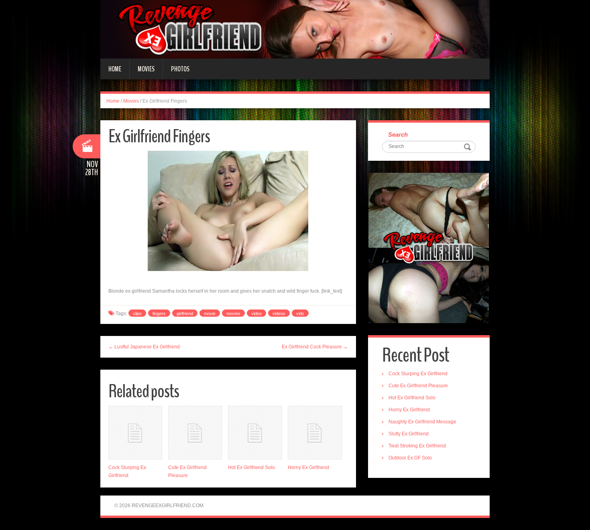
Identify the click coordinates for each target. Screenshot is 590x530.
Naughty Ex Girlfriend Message (422, 422)
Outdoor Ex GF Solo (410, 458)
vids (300, 313)
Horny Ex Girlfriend (308, 467)
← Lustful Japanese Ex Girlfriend (144, 347)
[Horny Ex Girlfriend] (315, 432)
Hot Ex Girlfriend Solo (251, 467)
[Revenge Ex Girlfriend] (295, 29)
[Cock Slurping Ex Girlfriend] (135, 432)
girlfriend (185, 313)
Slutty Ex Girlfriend (409, 434)
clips (137, 313)
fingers (159, 313)
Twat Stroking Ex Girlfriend (417, 446)
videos (279, 313)
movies (233, 313)
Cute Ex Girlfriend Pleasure (418, 385)
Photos (180, 69)
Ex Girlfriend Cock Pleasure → (315, 347)
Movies (146, 69)
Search (398, 134)
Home (114, 69)
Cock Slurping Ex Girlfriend (418, 373)
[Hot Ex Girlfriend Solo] (255, 432)
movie (210, 313)
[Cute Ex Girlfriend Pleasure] (195, 432)
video (256, 313)
